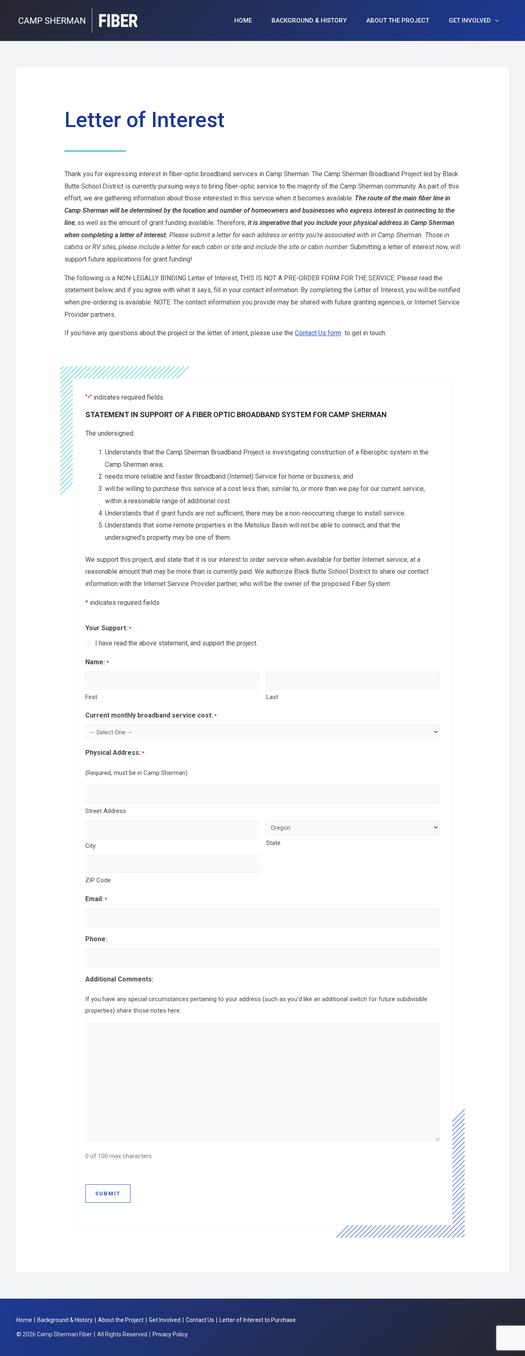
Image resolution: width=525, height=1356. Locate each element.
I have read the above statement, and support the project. (176, 643)
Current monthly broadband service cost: (151, 715)
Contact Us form (318, 333)
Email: (96, 899)
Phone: (96, 939)
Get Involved (470, 20)
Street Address (105, 811)
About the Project (397, 20)
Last (272, 697)
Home (243, 20)
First (91, 697)
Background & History (309, 20)
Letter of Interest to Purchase (257, 1320)
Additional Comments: (119, 979)
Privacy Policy (170, 1334)
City (90, 845)
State (273, 843)
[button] (495, 20)
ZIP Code (98, 880)
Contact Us (200, 1320)
